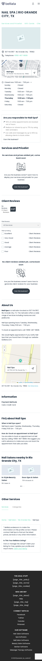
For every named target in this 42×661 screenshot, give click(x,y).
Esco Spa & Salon (30, 477)
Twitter (21, 618)
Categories (16, 507)
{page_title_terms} (21, 583)
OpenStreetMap (28, 382)
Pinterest (21, 624)
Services (5, 507)
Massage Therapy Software (21, 650)
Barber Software (21, 647)
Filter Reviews (6, 221)
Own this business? (10, 139)
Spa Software (21, 637)
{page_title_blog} (21, 605)
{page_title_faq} (21, 602)
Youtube (21, 621)
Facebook (21, 614)
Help (21, 599)
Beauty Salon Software (21, 643)
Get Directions (33, 386)
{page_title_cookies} (21, 586)
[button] (20, 360)
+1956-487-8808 (21, 55)
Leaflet (20, 382)
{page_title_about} (21, 595)
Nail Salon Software (21, 640)
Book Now (21, 563)
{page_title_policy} (21, 579)
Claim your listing (20, 548)
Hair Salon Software (21, 634)
